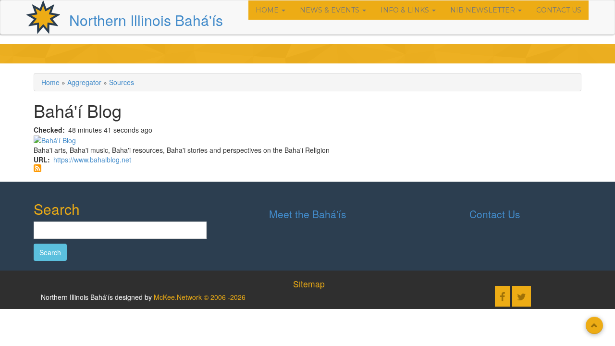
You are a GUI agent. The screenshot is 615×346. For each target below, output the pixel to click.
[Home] (43, 17)
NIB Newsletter (483, 10)
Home (268, 10)
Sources (121, 82)
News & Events (330, 10)
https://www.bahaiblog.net (92, 159)
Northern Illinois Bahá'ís (146, 20)
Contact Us (558, 10)
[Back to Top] (594, 325)
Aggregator (84, 82)
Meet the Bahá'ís (307, 214)
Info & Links (406, 10)
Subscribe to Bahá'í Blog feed (37, 168)
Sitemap (309, 284)
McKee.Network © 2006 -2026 (200, 297)
